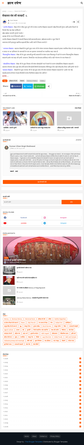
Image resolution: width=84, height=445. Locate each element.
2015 (42, 400)
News (23, 322)
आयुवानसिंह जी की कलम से (10, 326)
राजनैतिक (22, 337)
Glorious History (32, 81)
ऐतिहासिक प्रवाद (64, 333)
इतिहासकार (54, 333)
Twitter (29, 86)
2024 (42, 366)
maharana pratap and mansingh (14, 340)
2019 (42, 385)
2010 (42, 419)
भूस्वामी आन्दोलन (34, 333)
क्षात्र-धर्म (25, 333)
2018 (42, 389)
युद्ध (20, 326)
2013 (42, 408)
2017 (42, 392)
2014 (42, 404)
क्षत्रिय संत (17, 333)
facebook (23, 217)
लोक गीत (28, 344)
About (34, 436)
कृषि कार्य (73, 333)
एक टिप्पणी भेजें (42, 182)
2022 (42, 374)
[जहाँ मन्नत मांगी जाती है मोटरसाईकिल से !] (9, 280)
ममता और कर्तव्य (55, 330)
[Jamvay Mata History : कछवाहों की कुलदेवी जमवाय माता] (9, 300)
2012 (42, 411)
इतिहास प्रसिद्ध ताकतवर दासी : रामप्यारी (68, 128)
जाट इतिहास (47, 340)
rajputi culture (8, 330)
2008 (42, 427)
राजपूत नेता (30, 337)
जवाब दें (12, 171)
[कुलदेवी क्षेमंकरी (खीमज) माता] (9, 270)
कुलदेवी (29, 330)
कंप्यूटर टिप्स (27, 326)
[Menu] (3, 3)
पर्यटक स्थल (71, 340)
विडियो (37, 337)
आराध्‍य (17, 330)
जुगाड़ (16, 337)
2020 (42, 381)
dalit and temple (70, 337)
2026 (42, 358)
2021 (42, 377)
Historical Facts (30, 319)
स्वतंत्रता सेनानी (8, 333)
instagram (63, 217)
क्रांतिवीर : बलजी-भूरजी (10, 128)
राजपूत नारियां (57, 326)
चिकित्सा (64, 330)
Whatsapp (40, 86)
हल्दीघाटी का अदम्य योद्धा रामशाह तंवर (40, 128)
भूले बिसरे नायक (8, 344)
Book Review (47, 326)
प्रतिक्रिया (68, 322)
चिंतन (65, 326)
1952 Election (46, 337)
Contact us (43, 436)
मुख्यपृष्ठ (4, 11)
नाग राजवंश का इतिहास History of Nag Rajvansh (31, 288)
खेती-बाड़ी (29, 340)
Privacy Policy (55, 436)
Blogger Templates (61, 442)
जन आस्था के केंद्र (43, 322)
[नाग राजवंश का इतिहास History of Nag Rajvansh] (9, 290)
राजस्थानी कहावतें (19, 344)
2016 (42, 396)
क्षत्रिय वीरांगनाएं (8, 337)
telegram (63, 223)
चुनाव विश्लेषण (38, 340)
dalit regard (45, 333)
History (10, 11)
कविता (49, 319)
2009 (42, 423)
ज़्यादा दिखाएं (78, 108)
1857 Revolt (32, 322)
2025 (42, 362)
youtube (23, 223)
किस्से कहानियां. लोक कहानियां (40, 330)
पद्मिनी (63, 340)
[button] (82, 3)
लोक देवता (71, 330)
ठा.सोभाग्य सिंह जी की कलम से (11, 322)
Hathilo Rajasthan (60, 319)
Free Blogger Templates (33, 442)
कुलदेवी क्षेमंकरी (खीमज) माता (24, 268)
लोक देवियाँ (35, 344)
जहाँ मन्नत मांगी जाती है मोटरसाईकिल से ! (27, 278)
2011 (42, 415)
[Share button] (48, 86)
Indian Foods (58, 337)
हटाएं (16, 171)
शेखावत (22, 81)
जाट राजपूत (56, 340)
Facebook (17, 86)
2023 (42, 370)
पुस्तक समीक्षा (36, 326)
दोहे (23, 330)
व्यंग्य (51, 322)
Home (27, 436)
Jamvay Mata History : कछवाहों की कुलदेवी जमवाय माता (32, 298)
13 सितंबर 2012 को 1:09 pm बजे (17, 148)
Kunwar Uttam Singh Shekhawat (22, 146)
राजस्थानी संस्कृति (73, 326)
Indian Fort (59, 322)
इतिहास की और (13, 81)
